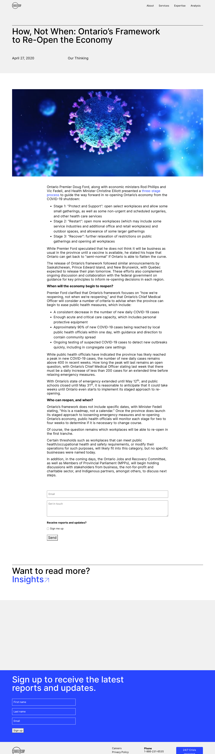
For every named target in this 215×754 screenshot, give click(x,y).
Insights (28, 579)
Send (52, 538)
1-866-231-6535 (154, 751)
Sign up (18, 730)
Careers (117, 748)
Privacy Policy (120, 752)
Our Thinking (78, 58)
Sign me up (56, 528)
